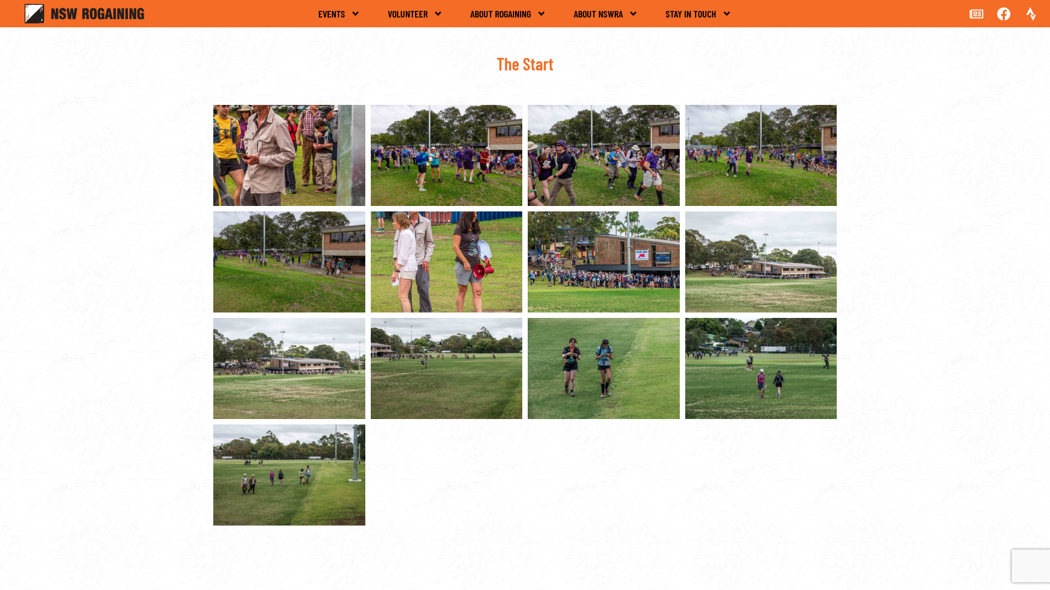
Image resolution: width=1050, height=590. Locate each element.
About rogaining (500, 14)
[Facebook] (1003, 13)
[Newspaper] (976, 13)
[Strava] (1031, 13)
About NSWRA (598, 14)
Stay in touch (691, 14)
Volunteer (408, 14)
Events (331, 14)
